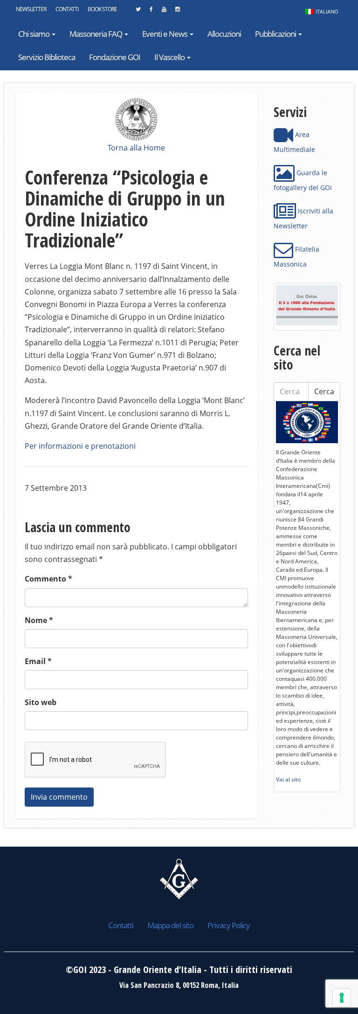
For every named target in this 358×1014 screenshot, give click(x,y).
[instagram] (177, 11)
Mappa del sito (170, 925)
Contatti (66, 9)
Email (38, 661)
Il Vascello (170, 57)
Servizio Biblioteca (46, 57)
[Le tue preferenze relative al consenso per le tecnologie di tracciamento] (342, 998)
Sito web (40, 702)
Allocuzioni (224, 33)
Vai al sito (288, 779)
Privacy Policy (228, 925)
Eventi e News (165, 33)
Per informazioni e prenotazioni (80, 446)
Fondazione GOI (114, 57)
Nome (39, 620)
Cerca (324, 391)
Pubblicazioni (276, 33)
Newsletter (31, 9)
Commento (48, 579)
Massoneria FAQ (96, 33)
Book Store (102, 9)
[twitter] (138, 11)
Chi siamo (34, 33)
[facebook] (151, 11)
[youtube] (164, 11)
